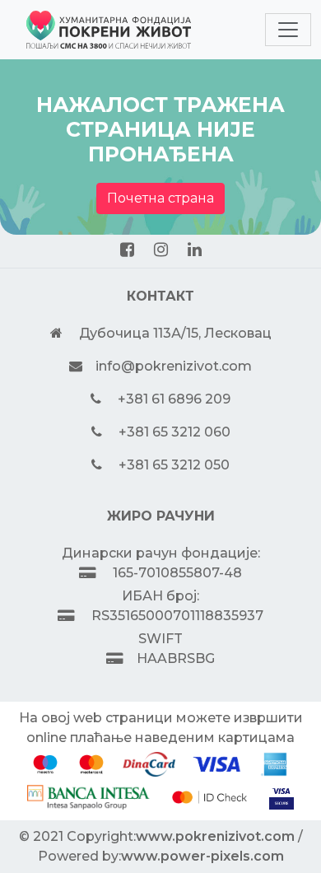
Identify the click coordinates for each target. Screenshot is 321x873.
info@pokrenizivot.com (173, 366)
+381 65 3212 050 (174, 465)
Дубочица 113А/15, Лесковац (175, 333)
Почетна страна (160, 198)
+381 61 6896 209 (174, 399)
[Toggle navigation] (288, 29)
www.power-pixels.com (202, 856)
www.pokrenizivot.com (215, 836)
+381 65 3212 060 (174, 432)
